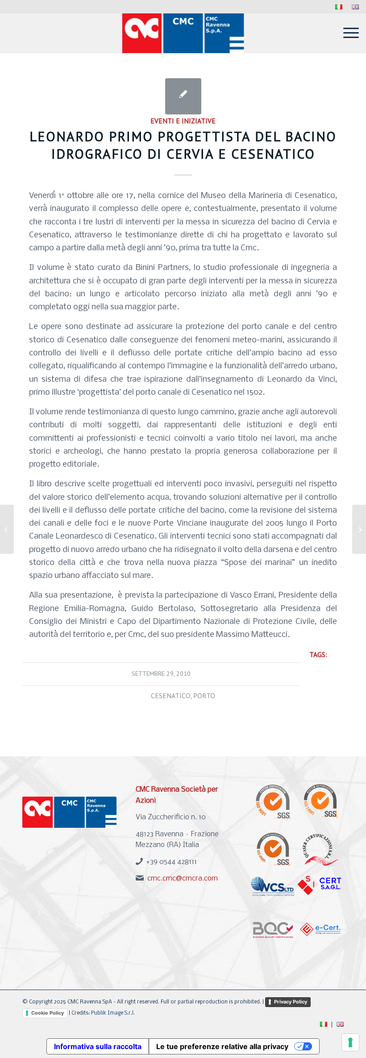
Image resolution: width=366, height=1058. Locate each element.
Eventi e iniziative (183, 120)
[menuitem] (339, 7)
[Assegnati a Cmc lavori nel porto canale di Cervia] (7, 529)
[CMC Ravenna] (183, 33)
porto (204, 695)
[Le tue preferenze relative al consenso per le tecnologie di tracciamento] (350, 1042)
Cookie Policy (47, 1013)
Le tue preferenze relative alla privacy (222, 1046)
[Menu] (346, 33)
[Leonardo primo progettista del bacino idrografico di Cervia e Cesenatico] (183, 96)
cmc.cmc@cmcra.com (182, 878)
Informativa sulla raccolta (97, 1046)
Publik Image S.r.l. (113, 1013)
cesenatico (171, 695)
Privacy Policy (290, 1002)
